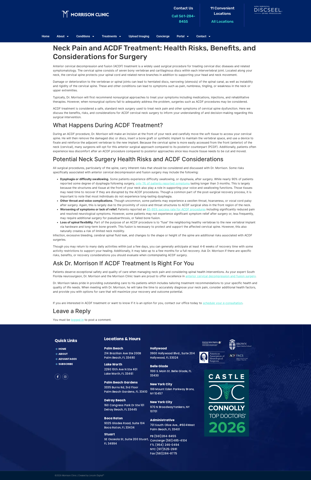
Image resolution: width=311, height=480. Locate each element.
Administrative (162, 420)
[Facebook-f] (58, 377)
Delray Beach (115, 400)
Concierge (163, 36)
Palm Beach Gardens (121, 382)
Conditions (83, 36)
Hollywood (158, 348)
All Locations (222, 21)
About (60, 36)
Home (45, 36)
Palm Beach (113, 348)
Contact (201, 36)
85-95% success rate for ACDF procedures (176, 209)
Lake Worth (113, 364)
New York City (161, 384)
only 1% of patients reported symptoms (163, 183)
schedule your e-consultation (222, 303)
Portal (180, 36)
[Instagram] (65, 377)
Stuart (109, 434)
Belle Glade (159, 366)
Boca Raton (113, 418)
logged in (77, 320)
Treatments (109, 36)
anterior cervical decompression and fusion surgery (221, 276)
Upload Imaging (139, 36)
